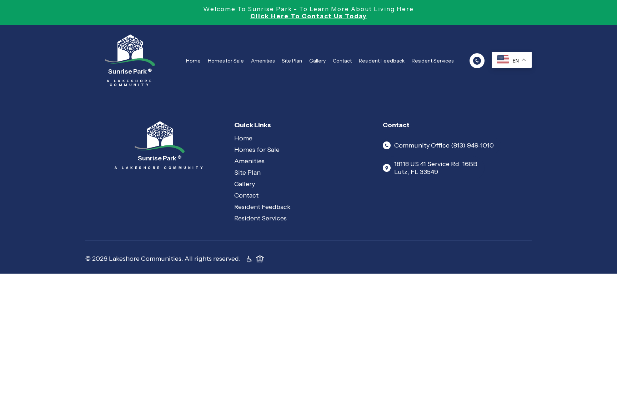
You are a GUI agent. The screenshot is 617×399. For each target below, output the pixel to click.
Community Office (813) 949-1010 (444, 145)
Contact (342, 61)
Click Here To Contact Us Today (308, 16)
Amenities (263, 61)
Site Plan (292, 61)
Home (193, 61)
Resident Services (432, 61)
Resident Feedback (382, 61)
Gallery (317, 61)
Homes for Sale (226, 61)
